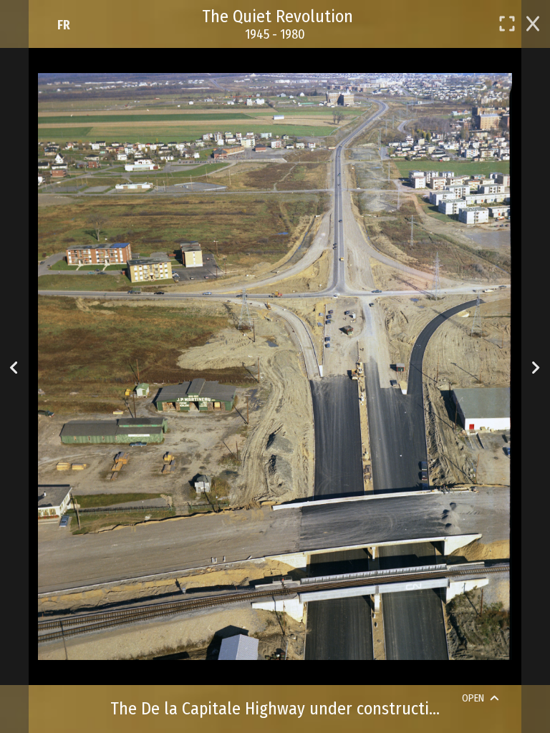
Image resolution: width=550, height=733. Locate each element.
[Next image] (535, 367)
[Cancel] (532, 22)
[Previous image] (14, 367)
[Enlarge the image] (507, 23)
